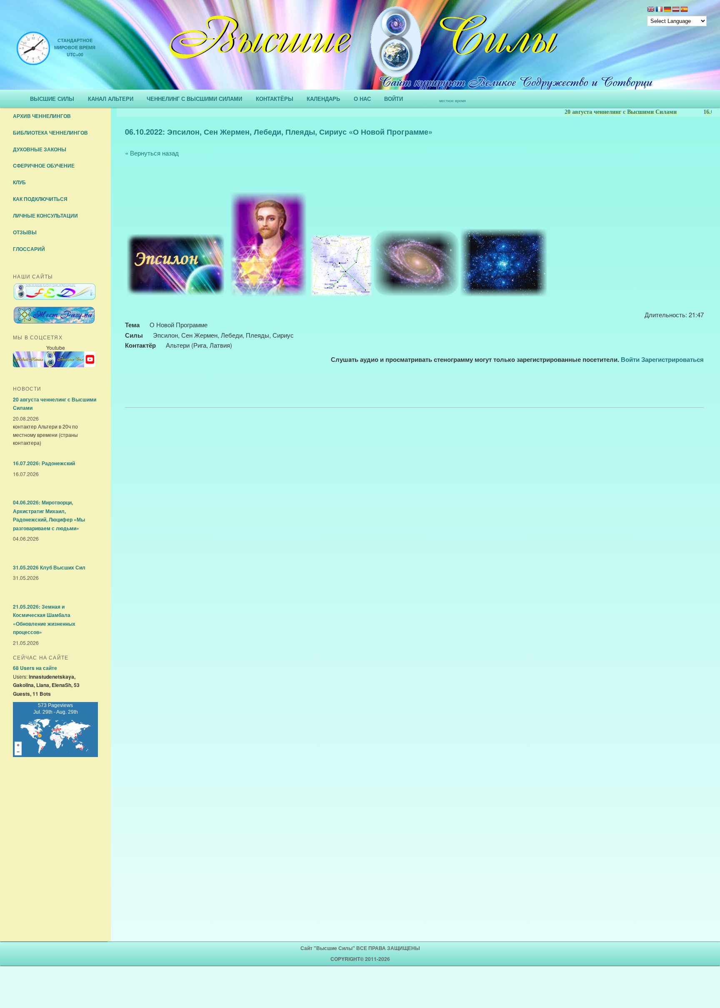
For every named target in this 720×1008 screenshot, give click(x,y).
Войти (630, 359)
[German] (667, 10)
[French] (659, 10)
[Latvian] (676, 10)
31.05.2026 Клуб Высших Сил (49, 567)
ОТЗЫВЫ (25, 232)
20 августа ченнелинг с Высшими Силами (606, 112)
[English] (651, 10)
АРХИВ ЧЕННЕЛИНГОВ (42, 116)
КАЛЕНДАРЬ (323, 99)
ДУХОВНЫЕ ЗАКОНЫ (39, 149)
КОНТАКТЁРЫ (274, 99)
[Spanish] (684, 10)
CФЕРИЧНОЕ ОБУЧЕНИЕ (44, 165)
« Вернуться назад (152, 152)
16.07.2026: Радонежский (44, 463)
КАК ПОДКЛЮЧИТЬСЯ (40, 199)
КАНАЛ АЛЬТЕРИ (110, 99)
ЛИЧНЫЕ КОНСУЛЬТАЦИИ (45, 215)
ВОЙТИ (393, 99)
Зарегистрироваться (672, 359)
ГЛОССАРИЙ (29, 249)
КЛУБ (19, 182)
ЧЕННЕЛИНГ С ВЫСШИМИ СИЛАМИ (194, 99)
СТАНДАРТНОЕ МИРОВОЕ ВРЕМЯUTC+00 (74, 47)
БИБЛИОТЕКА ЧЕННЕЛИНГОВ (50, 132)
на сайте (35, 668)
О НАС (362, 99)
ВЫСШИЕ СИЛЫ (52, 99)
